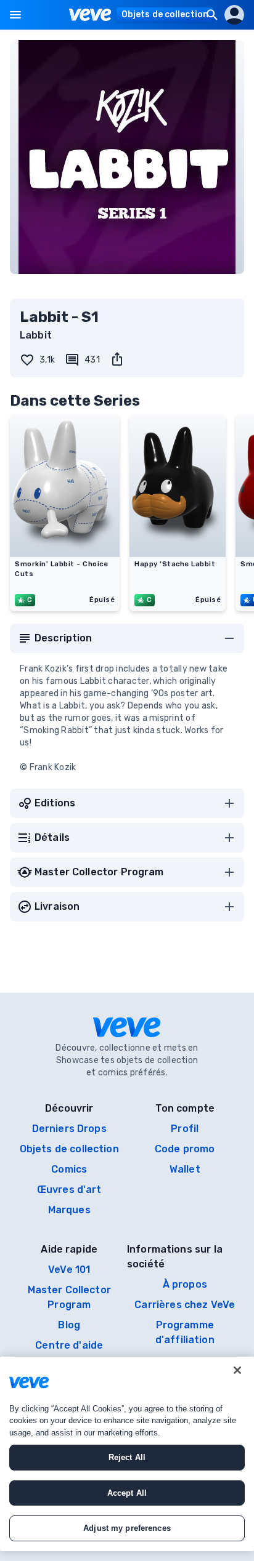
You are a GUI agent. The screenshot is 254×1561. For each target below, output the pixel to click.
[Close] (237, 1370)
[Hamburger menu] (15, 14)
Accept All (127, 1493)
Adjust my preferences (127, 1528)
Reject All (127, 1457)
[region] (127, 1454)
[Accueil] (90, 15)
